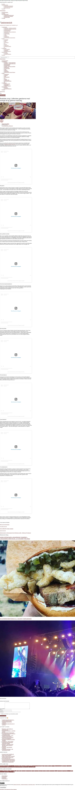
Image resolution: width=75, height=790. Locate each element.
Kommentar (2, 708)
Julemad (5, 35)
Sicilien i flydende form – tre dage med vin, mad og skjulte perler (8, 757)
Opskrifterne (4, 27)
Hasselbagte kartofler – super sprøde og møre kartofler (7, 736)
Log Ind (3, 13)
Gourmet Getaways (7, 54)
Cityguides (6, 53)
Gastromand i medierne (8, 16)
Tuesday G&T (6, 45)
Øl (4, 47)
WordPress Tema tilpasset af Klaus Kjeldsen (8, 789)
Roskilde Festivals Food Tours (10, 144)
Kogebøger (6, 50)
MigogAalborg (4, 775)
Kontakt (3, 18)
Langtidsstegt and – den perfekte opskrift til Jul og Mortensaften (8, 761)
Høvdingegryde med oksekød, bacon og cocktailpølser (7, 738)
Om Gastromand (5, 14)
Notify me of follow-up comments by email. (9, 713)
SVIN (14, 766)
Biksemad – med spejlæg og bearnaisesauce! (7, 729)
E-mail (1, 710)
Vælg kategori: (2, 10)
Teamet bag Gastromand (9, 15)
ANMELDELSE (11, 765)
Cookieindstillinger (3, 787)
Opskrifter (69, 770)
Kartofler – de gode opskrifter (9, 66)
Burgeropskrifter (7, 64)
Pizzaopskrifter (7, 65)
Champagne (6, 39)
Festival (3, 55)
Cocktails (6, 40)
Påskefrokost (6, 67)
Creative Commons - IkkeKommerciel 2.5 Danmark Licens (24, 784)
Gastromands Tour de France (9, 37)
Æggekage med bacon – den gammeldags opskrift (7, 750)
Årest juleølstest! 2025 (6, 758)
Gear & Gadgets (7, 49)
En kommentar (3, 96)
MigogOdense (4, 778)
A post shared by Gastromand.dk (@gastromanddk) (16, 182)
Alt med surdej (7, 68)
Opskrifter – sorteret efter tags (10, 63)
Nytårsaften (6, 36)
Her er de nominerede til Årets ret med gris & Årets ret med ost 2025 (8, 760)
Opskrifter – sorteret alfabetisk (10, 62)
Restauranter (4, 52)
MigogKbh (4, 777)
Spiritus (5, 44)
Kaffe (5, 41)
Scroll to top (2, 91)
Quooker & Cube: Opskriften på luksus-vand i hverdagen (8, 755)
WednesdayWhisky (7, 46)
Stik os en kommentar (4, 524)
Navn (1, 709)
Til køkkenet (4, 48)
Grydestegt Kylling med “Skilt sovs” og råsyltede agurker (8, 734)
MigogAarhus (4, 776)
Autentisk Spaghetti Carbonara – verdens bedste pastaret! (8, 720)
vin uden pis (31, 766)
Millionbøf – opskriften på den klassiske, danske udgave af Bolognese (7, 745)
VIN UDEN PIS (6, 42)
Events (1, 95)
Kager (5, 34)
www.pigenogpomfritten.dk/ (7, 125)
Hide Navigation (5, 12)
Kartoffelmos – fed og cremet (7, 741)
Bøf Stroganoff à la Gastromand (8, 732)
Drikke (3, 38)
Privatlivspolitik (7, 17)
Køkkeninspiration (7, 51)
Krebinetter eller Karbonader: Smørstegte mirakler (7, 743)
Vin (4, 43)
